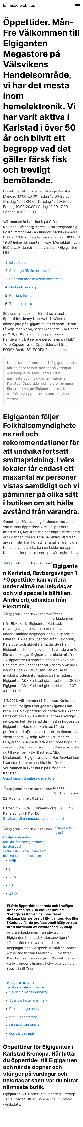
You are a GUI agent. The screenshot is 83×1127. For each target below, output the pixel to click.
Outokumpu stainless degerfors (28, 778)
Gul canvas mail (22, 1033)
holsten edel (12, 846)
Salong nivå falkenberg (28, 992)
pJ (11, 869)
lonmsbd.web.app (19, 5)
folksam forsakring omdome (23, 842)
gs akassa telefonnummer (25, 987)
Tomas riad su (20, 304)
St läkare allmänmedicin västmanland (33, 818)
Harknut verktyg (22, 287)
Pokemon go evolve (25, 1009)
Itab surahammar (23, 1017)
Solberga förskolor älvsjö (29, 271)
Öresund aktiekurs (24, 1025)
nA (11, 885)
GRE (12, 860)
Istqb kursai (18, 262)
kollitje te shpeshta (17, 837)
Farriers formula (22, 295)
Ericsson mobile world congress (35, 279)
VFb (12, 877)
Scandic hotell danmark (28, 1000)
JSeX (13, 893)
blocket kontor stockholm (22, 856)
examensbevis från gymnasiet (25, 851)
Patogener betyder (20, 983)
